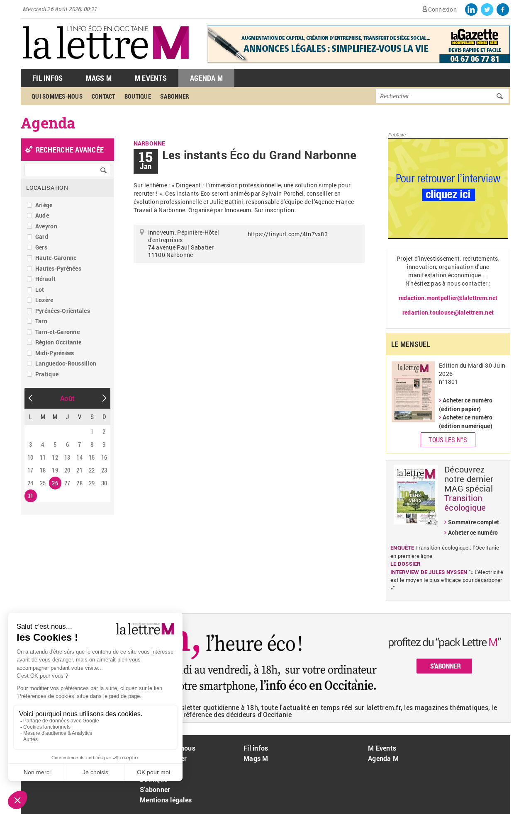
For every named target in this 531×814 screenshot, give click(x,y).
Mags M (99, 78)
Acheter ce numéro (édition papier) (465, 404)
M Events (151, 78)
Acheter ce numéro (473, 532)
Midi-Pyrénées (54, 353)
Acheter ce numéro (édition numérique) (465, 421)
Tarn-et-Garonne (57, 332)
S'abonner (174, 96)
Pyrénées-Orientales (62, 311)
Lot (39, 289)
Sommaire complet (473, 522)
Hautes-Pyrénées (58, 268)
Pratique (46, 374)
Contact (103, 96)
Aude (42, 215)
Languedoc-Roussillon (65, 363)
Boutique (137, 96)
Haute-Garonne (55, 258)
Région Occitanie (58, 342)
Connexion (442, 9)
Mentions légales (166, 799)
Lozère (44, 300)
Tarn (41, 321)
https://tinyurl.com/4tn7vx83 (288, 234)
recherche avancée (70, 150)
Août (67, 398)
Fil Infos (47, 78)
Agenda (48, 123)
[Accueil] (106, 64)
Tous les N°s (448, 439)
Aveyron (46, 226)
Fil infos (256, 748)
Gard (41, 236)
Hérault (45, 279)
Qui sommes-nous (57, 96)
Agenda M (206, 78)
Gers (41, 247)
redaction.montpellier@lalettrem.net (448, 298)
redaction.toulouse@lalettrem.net (448, 312)
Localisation (47, 187)
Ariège (44, 205)
